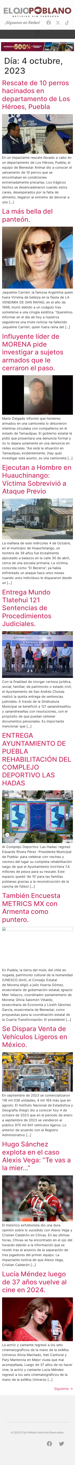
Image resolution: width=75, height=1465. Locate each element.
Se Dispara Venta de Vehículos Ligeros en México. (34, 1037)
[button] (37, 33)
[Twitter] (61, 1444)
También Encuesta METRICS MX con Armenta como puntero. (31, 907)
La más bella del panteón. (27, 215)
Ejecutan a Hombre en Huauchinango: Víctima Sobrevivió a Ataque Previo (36, 479)
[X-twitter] (57, 22)
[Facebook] (48, 22)
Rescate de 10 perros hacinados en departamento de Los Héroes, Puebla (36, 95)
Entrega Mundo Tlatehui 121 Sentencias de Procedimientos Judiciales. (26, 608)
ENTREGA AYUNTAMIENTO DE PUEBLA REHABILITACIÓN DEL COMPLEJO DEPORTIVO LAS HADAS (36, 759)
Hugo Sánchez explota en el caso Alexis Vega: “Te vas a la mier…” (36, 1156)
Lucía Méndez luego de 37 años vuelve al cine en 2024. (34, 1282)
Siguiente (63, 1389)
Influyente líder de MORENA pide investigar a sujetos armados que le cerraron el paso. (32, 352)
